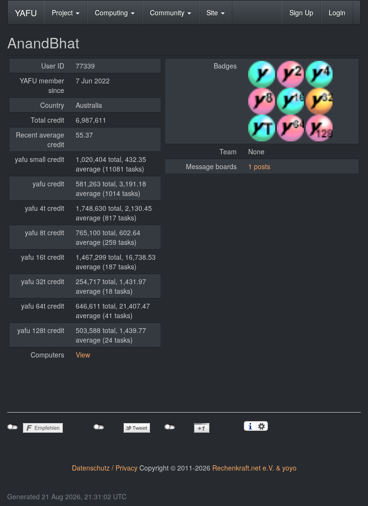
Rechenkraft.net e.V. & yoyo (254, 467)
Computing (112, 12)
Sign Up (301, 12)
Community (168, 12)
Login (337, 12)
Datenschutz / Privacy (105, 467)
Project (63, 12)
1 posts (259, 166)
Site (213, 12)
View (83, 354)
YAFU (26, 12)
